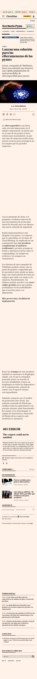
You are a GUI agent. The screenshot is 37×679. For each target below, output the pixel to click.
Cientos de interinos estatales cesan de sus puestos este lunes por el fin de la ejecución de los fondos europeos (18, 623)
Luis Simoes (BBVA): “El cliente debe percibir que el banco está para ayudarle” (24, 494)
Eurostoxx (11, 660)
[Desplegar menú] (3, 16)
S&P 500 (18, 12)
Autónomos (5, 31)
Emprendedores (20, 31)
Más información (6, 518)
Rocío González (18, 484)
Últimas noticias (8, 593)
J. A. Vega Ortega (18, 106)
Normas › (32, 469)
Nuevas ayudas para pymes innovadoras (22, 481)
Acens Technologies (8, 509)
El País (32, 20)
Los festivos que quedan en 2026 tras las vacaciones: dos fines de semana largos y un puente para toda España (18, 615)
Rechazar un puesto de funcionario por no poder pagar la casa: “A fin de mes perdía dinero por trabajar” (19, 640)
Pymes (12, 31)
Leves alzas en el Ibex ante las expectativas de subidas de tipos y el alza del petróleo (27, 40)
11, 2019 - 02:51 (20, 109)
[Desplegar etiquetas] (33, 509)
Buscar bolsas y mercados (12, 651)
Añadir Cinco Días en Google (13, 119)
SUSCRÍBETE (27, 16)
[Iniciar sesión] (33, 16)
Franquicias (30, 31)
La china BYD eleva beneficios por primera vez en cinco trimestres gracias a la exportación (17, 607)
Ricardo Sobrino (19, 500)
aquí (31, 523)
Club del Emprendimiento (30, 26)
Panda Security (20, 509)
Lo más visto (6, 634)
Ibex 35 (5, 12)
